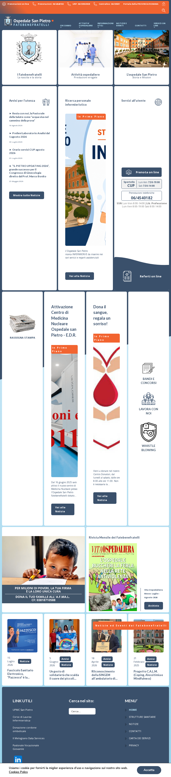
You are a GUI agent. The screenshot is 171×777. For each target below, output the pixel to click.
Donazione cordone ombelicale (25, 729)
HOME (133, 709)
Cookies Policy (18, 772)
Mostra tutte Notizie (26, 195)
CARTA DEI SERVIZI (140, 738)
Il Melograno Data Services (28, 738)
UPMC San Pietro (23, 709)
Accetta (149, 770)
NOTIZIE (133, 724)
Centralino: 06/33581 (109, 4)
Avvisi (65, 658)
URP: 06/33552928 (81, 4)
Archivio (153, 605)
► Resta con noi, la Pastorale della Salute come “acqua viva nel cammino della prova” (29, 117)
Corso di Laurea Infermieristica (22, 718)
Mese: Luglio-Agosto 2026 (153, 593)
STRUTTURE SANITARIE (142, 716)
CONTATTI (135, 731)
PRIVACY (134, 745)
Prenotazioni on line (18, 4)
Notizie (24, 661)
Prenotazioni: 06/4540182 (51, 4)
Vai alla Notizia (79, 276)
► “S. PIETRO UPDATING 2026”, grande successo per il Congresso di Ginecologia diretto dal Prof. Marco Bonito (29, 171)
